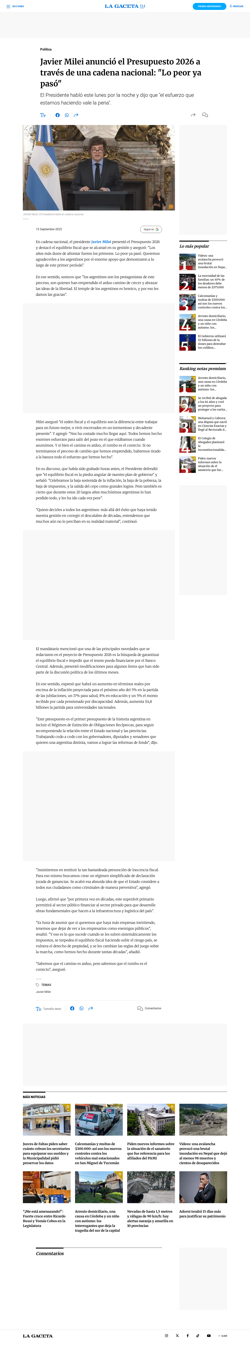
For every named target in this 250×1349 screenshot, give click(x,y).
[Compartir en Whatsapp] (67, 115)
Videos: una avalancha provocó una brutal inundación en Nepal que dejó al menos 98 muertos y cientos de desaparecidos (212, 267)
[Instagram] (166, 1336)
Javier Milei (43, 992)
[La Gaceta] (125, 6)
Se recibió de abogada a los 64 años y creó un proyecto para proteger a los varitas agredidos (212, 405)
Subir (224, 1336)
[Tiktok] (197, 1336)
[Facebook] (188, 1336)
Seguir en (149, 229)
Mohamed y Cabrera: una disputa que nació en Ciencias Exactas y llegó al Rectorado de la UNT (212, 425)
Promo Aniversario (209, 6)
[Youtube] (209, 1336)
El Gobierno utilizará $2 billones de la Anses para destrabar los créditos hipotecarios (212, 343)
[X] (177, 1336)
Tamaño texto (52, 1009)
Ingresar (238, 6)
